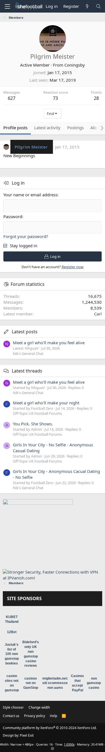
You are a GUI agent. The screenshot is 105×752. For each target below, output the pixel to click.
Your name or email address (30, 194)
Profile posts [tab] (15, 127)
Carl (98, 314)
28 (96, 98)
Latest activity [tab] (47, 127)
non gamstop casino (94, 683)
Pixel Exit (27, 735)
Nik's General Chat (28, 353)
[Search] (98, 6)
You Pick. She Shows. (33, 423)
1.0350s (69, 744)
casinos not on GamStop (30, 683)
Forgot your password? (25, 236)
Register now (72, 266)
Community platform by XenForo (50, 727)
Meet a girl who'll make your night (46, 403)
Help (53, 715)
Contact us (11, 715)
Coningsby (74, 65)
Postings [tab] (75, 127)
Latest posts (25, 332)
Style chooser (13, 707)
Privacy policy (34, 715)
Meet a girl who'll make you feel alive (49, 342)
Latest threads (27, 371)
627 (11, 98)
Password (12, 216)
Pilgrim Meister (31, 147)
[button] (7, 6)
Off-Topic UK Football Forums (37, 413)
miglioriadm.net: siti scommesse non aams (55, 683)
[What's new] (87, 6)
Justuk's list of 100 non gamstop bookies (12, 654)
